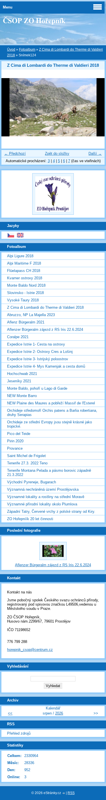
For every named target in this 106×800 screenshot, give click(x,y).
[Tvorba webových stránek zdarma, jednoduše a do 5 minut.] (64, 793)
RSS (71, 793)
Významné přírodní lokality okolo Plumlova (42, 504)
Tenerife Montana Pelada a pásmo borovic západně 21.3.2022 (49, 472)
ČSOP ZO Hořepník (34, 20)
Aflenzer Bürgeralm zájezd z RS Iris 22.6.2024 (45, 329)
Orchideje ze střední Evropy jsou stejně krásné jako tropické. (49, 424)
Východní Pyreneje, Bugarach (31, 482)
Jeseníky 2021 (19, 381)
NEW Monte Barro (22, 396)
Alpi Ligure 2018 (20, 256)
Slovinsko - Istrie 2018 (25, 293)
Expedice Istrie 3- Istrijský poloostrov (37, 359)
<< (10, 713)
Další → (95, 153)
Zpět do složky (57, 153)
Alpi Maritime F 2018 (24, 263)
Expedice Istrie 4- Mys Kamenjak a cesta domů (46, 366)
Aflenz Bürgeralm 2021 (25, 322)
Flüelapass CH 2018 (23, 271)
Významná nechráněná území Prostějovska (43, 489)
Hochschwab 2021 (22, 374)
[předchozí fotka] (10, 107)
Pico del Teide (18, 434)
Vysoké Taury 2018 (23, 300)
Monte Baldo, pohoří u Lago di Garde (37, 388)
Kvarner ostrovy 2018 (24, 278)
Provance (15, 448)
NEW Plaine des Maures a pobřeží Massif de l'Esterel (51, 403)
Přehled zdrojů (19, 733)
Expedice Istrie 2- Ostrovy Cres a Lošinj (40, 351)
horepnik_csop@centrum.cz (30, 649)
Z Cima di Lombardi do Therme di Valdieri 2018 (45, 307)
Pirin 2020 (15, 441)
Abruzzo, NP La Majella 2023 (31, 315)
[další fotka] (95, 107)
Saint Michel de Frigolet (26, 456)
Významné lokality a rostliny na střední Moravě (45, 497)
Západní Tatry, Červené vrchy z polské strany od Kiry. (51, 511)
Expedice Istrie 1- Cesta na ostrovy (36, 344)
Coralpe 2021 (18, 337)
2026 (59, 713)
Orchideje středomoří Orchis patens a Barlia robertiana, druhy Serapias (52, 412)
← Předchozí (15, 153)
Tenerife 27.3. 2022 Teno (27, 463)
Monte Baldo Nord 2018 (26, 285)
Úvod (11, 49)
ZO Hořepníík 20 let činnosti (30, 519)
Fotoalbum (27, 49)
